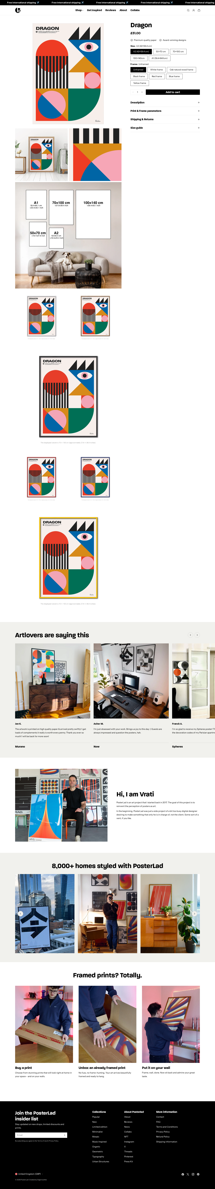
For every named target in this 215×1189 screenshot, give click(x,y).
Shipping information (166, 1141)
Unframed (138, 69)
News (127, 1127)
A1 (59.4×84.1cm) (160, 58)
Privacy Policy (163, 1131)
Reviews (128, 1122)
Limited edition (99, 1127)
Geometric (97, 1151)
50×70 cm (161, 51)
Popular (96, 1117)
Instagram (129, 1141)
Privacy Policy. (54, 1141)
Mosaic (95, 1136)
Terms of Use (42, 1141)
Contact (160, 1117)
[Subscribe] (64, 1135)
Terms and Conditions (167, 1127)
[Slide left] (190, 635)
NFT (126, 1136)
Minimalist (97, 1131)
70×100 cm (178, 51)
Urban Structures (100, 1161)
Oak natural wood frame (181, 69)
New (94, 1122)
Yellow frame (139, 83)
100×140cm (139, 58)
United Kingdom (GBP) (29, 1174)
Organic (96, 1146)
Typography (98, 1156)
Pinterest (128, 1156)
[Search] (188, 10)
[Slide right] (197, 635)
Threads (128, 1151)
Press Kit (128, 1161)
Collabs (128, 1131)
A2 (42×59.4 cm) (141, 51)
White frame (156, 69)
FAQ (158, 1122)
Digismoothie (42, 1180)
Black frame (139, 76)
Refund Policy (163, 1136)
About (127, 1117)
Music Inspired (99, 1141)
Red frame (157, 76)
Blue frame (174, 76)
